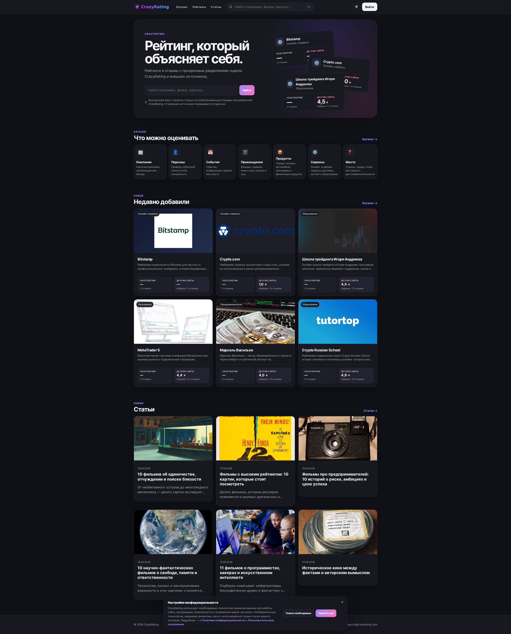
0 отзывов (282, 62)
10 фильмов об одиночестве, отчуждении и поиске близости (169, 476)
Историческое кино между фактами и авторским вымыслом (336, 570)
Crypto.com (230, 259)
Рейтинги (199, 7)
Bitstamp (145, 259)
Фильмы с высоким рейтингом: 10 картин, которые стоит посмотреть (254, 479)
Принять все (326, 613)
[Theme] (356, 7)
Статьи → (370, 410)
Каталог (182, 7)
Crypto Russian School (321, 350)
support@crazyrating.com (361, 624)
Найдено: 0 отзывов (187, 288)
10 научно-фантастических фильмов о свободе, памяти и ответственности (167, 572)
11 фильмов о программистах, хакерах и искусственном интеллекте (250, 572)
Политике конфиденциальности (223, 620)
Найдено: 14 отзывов (352, 379)
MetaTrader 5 (149, 350)
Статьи (216, 7)
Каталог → (369, 139)
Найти (247, 90)
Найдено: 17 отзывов (327, 106)
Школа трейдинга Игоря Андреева (332, 259)
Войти (369, 7)
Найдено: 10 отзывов (351, 86)
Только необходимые (298, 613)
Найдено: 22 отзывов (188, 379)
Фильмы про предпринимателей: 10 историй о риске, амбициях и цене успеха (335, 479)
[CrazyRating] (151, 7)
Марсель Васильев (236, 350)
